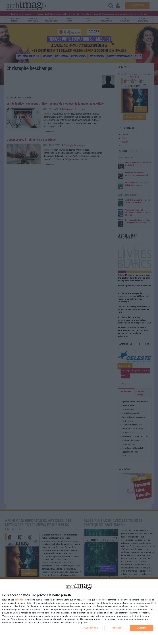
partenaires (20, 600)
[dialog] (79, 607)
